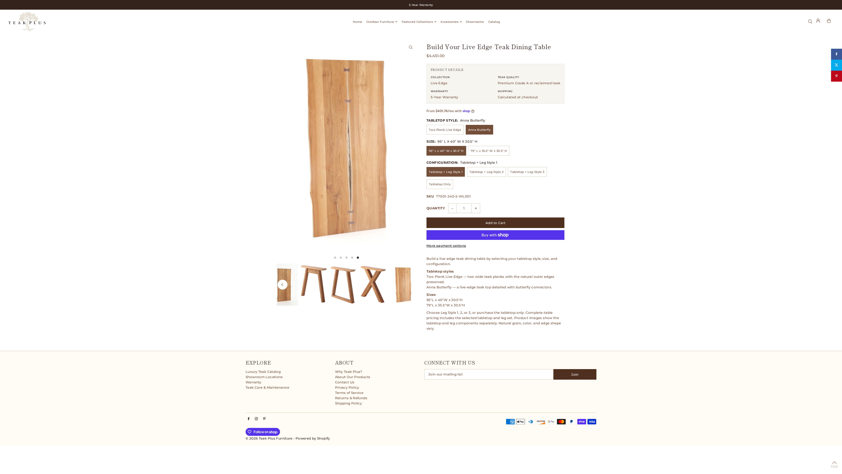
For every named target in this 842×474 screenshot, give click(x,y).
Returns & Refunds (351, 398)
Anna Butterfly (479, 129)
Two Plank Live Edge (445, 129)
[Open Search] (810, 21)
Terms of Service (349, 393)
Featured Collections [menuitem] (417, 21)
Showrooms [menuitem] (475, 21)
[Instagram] (256, 419)
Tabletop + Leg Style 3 (527, 172)
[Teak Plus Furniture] (123, 21)
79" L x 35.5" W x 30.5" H (489, 151)
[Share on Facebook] (836, 54)
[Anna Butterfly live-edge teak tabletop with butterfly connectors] (411, 47)
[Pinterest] (264, 419)
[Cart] (829, 21)
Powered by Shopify (313, 438)
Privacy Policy (347, 387)
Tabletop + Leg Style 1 (445, 172)
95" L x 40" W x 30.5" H (446, 151)
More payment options (446, 246)
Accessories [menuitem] (449, 21)
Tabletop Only (440, 184)
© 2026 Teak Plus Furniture (269, 438)
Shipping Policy (348, 403)
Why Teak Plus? (348, 372)
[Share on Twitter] (836, 65)
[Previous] (282, 284)
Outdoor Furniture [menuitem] (380, 21)
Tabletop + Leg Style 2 (486, 172)
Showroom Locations (264, 377)
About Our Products (352, 377)
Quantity (435, 208)
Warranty (253, 382)
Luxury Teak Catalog (263, 372)
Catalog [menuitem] (494, 21)
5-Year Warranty (444, 97)
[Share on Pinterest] (836, 76)
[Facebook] (249, 419)
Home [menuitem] (357, 21)
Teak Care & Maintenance (267, 387)
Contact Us (345, 382)
